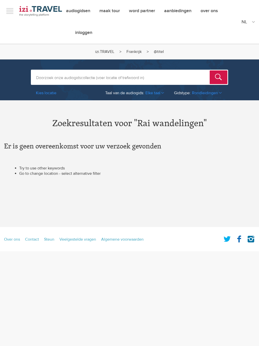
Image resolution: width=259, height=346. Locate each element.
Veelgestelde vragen (77, 239)
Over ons (209, 10)
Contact (32, 239)
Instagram (251, 238)
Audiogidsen (78, 10)
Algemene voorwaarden (122, 239)
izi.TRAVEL (40, 11)
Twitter (227, 238)
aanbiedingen (177, 10)
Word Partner (142, 10)
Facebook (239, 238)
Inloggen (83, 32)
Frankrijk (134, 51)
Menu (10, 11)
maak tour (109, 10)
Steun (49, 239)
